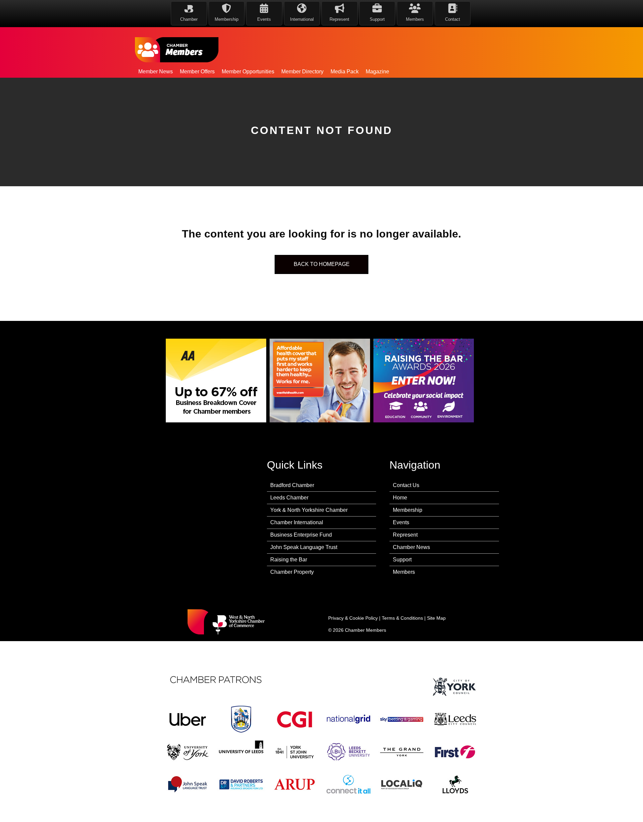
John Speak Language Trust (303, 547)
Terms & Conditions (402, 618)
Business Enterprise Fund (301, 535)
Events (401, 522)
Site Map (436, 618)
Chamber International (296, 522)
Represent (405, 535)
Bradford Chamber (292, 485)
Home (400, 497)
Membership (407, 510)
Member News (155, 71)
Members (404, 572)
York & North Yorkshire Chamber (309, 510)
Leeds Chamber (289, 497)
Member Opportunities (248, 71)
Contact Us (406, 485)
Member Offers (197, 71)
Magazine (377, 71)
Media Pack (345, 71)
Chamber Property (292, 572)
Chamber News (411, 547)
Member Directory (302, 71)
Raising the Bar (288, 559)
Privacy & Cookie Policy (353, 618)
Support (402, 559)
